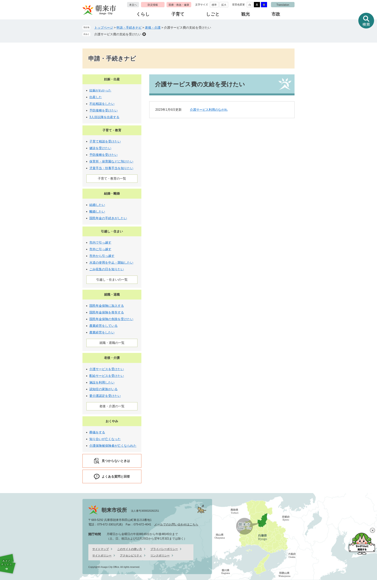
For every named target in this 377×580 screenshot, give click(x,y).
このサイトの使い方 (129, 549)
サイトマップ (100, 549)
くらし (143, 14)
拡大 (223, 4)
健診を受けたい (100, 148)
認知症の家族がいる (103, 389)
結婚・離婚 (112, 193)
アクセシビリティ (131, 555)
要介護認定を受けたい (105, 395)
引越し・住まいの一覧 (112, 279)
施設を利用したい (101, 382)
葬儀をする (97, 432)
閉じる (372, 530)
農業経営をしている (103, 325)
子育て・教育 (111, 130)
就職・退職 (112, 294)
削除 (144, 34)
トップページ (103, 27)
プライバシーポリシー (164, 549)
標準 (214, 4)
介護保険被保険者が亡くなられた (112, 445)
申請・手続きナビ (129, 27)
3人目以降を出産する (104, 117)
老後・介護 (153, 27)
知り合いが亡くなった (105, 439)
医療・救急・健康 (179, 4)
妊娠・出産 (112, 79)
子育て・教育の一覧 (112, 178)
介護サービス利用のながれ (209, 109)
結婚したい (97, 204)
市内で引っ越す (100, 242)
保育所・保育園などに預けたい (111, 161)
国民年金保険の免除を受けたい (111, 319)
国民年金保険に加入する (106, 305)
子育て (178, 14)
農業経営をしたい (101, 332)
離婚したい (97, 211)
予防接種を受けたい (103, 110)
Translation (282, 4)
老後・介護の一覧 (111, 406)
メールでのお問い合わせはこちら (176, 524)
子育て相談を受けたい (105, 141)
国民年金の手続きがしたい (108, 218)
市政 (276, 14)
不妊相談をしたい (101, 103)
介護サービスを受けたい (106, 369)
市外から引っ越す (101, 256)
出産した (95, 97)
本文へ (133, 4)
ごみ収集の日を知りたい (106, 269)
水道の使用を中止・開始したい (111, 262)
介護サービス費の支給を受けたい (117, 34)
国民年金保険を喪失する (106, 312)
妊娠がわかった (100, 90)
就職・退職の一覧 (111, 342)
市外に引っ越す (100, 249)
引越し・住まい (112, 231)
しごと (213, 14)
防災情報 (153, 4)
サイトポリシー (102, 555)
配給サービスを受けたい (106, 375)
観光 (245, 14)
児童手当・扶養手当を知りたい (111, 168)
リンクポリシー (160, 555)
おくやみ (112, 421)
